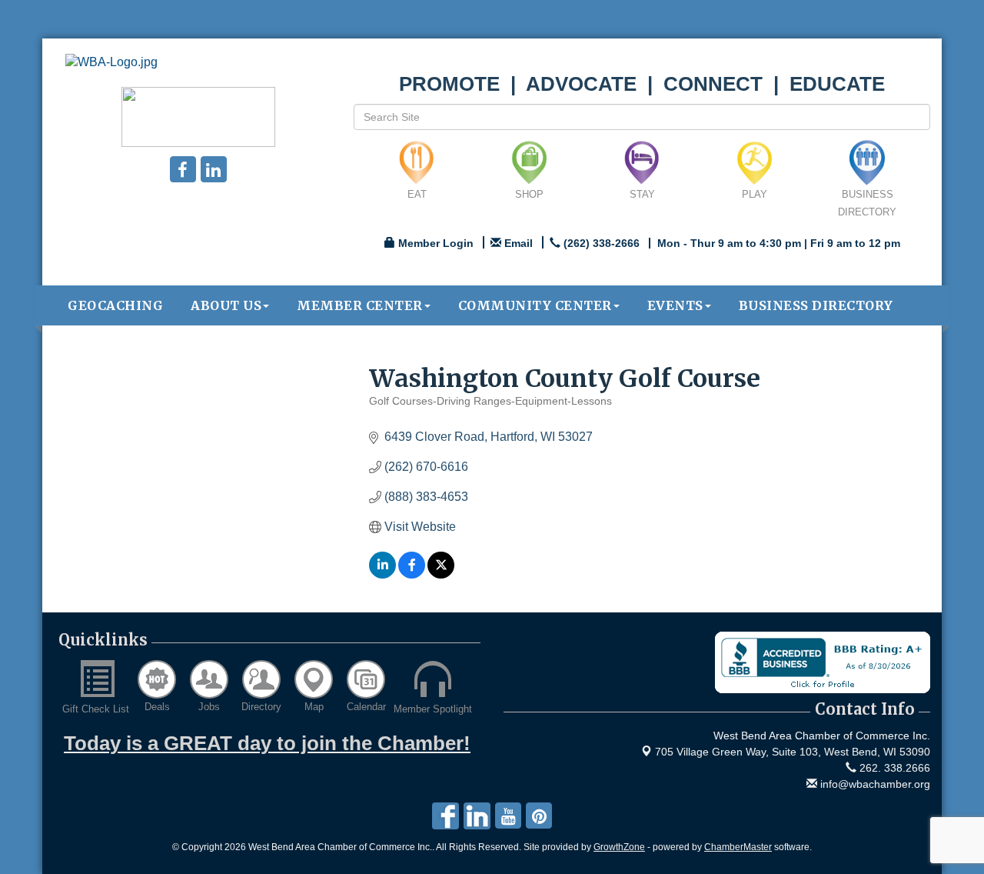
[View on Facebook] (411, 574)
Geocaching (115, 305)
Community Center (535, 305)
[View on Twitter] (440, 574)
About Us (226, 305)
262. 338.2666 (893, 768)
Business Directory (816, 305)
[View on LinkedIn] (382, 574)
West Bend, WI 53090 (792, 752)
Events (675, 305)
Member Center (360, 305)
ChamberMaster (738, 847)
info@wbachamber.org (873, 784)
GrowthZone (619, 847)
